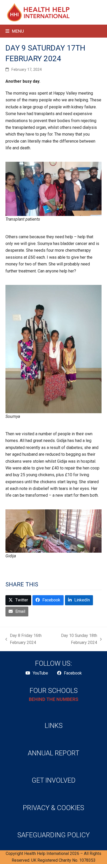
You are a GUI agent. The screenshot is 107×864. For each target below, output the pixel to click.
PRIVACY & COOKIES (53, 808)
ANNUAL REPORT (53, 753)
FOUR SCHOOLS (54, 690)
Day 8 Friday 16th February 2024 (23, 639)
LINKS (54, 725)
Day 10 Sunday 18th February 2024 (76, 639)
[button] (14, 31)
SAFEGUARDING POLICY (53, 835)
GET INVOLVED (54, 780)
